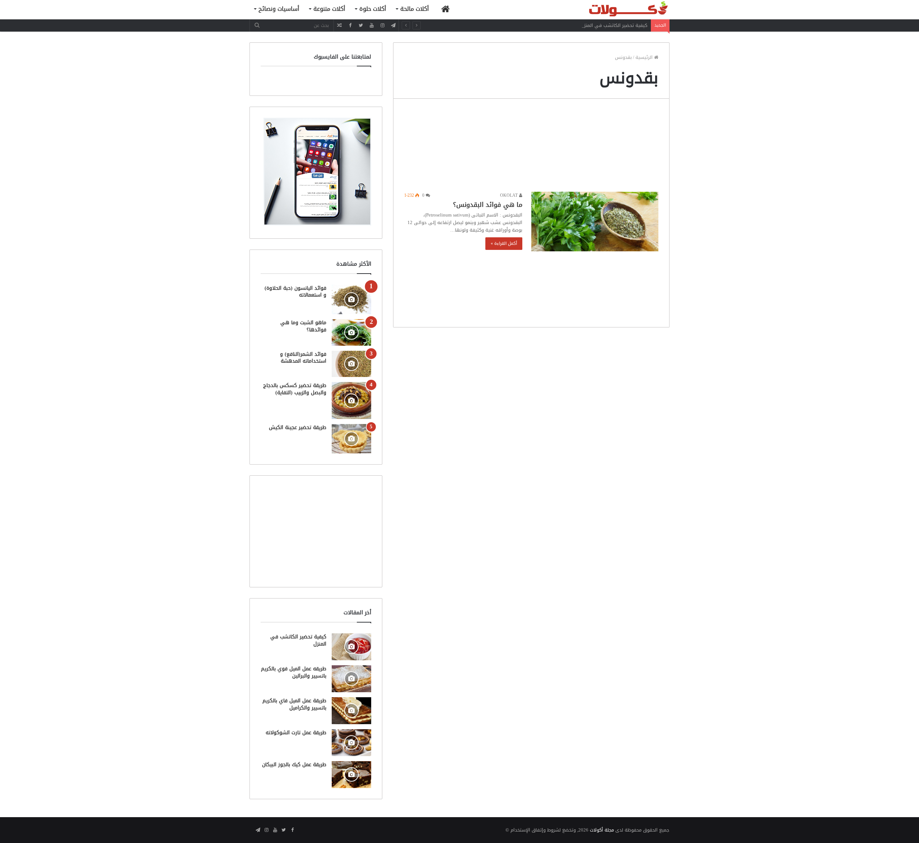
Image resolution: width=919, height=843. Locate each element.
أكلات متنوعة (329, 8)
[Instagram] (382, 25)
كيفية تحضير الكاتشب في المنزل (614, 25)
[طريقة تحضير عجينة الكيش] (351, 438)
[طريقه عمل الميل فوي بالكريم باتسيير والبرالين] (351, 678)
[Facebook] (350, 25)
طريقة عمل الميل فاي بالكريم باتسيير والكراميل (294, 704)
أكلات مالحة (414, 8)
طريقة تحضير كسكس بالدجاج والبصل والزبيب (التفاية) (294, 389)
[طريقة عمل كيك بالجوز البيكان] (351, 774)
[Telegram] (393, 25)
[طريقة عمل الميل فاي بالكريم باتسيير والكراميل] (351, 710)
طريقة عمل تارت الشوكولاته (296, 732)
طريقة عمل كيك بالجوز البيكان (294, 764)
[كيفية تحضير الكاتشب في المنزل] (351, 646)
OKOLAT (509, 195)
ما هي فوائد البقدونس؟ (487, 205)
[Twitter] (360, 25)
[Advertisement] (531, 147)
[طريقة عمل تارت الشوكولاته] (351, 742)
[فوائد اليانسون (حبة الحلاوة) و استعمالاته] (351, 300)
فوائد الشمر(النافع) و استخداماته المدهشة (303, 357)
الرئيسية (644, 57)
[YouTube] (371, 25)
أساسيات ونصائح (278, 8)
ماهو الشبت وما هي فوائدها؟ (303, 326)
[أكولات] (616, 9)
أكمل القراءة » (504, 243)
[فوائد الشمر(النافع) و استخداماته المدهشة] (351, 364)
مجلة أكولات (602, 829)
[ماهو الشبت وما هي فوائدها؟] (351, 332)
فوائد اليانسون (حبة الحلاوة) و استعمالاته (295, 291)
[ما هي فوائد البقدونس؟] (594, 221)
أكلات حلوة (372, 8)
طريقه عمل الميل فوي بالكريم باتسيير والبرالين (293, 672)
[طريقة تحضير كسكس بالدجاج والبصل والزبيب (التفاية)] (351, 400)
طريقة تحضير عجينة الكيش (297, 427)
